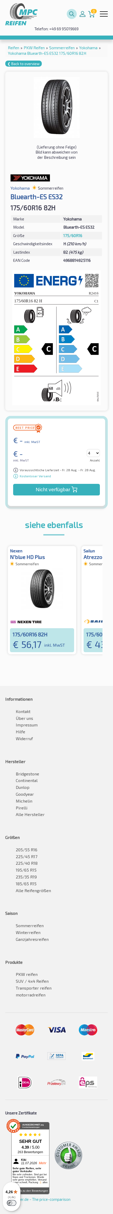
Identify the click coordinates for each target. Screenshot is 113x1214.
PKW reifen (27, 974)
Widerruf (24, 738)
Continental (27, 780)
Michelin (24, 800)
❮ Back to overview (23, 63)
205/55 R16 (26, 849)
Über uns (24, 718)
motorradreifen (30, 994)
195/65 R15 (26, 869)
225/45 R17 (26, 856)
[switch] (11, 1203)
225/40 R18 (27, 863)
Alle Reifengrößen (33, 890)
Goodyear (25, 794)
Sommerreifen (30, 925)
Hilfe (20, 731)
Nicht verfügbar (53, 489)
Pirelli (21, 807)
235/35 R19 (26, 876)
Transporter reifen (34, 987)
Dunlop (22, 787)
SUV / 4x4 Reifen (32, 981)
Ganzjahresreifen (32, 939)
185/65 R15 (26, 883)
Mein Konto (82, 14)
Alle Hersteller (30, 814)
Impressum (27, 724)
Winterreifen (28, 932)
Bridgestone (27, 773)
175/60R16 (72, 235)
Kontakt (23, 711)
